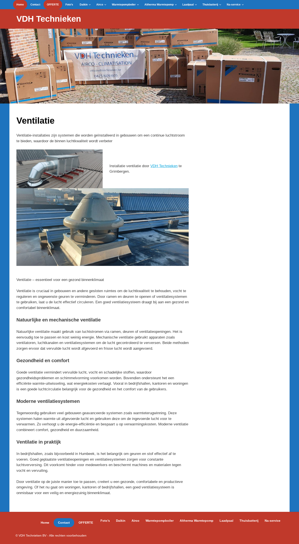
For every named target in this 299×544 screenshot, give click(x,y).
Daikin (84, 4)
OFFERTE (53, 4)
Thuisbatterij (210, 4)
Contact (35, 4)
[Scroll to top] (291, 536)
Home (20, 4)
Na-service (234, 4)
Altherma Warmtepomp (159, 4)
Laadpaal (188, 4)
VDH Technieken (48, 18)
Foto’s (69, 4)
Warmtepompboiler (124, 4)
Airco (99, 4)
